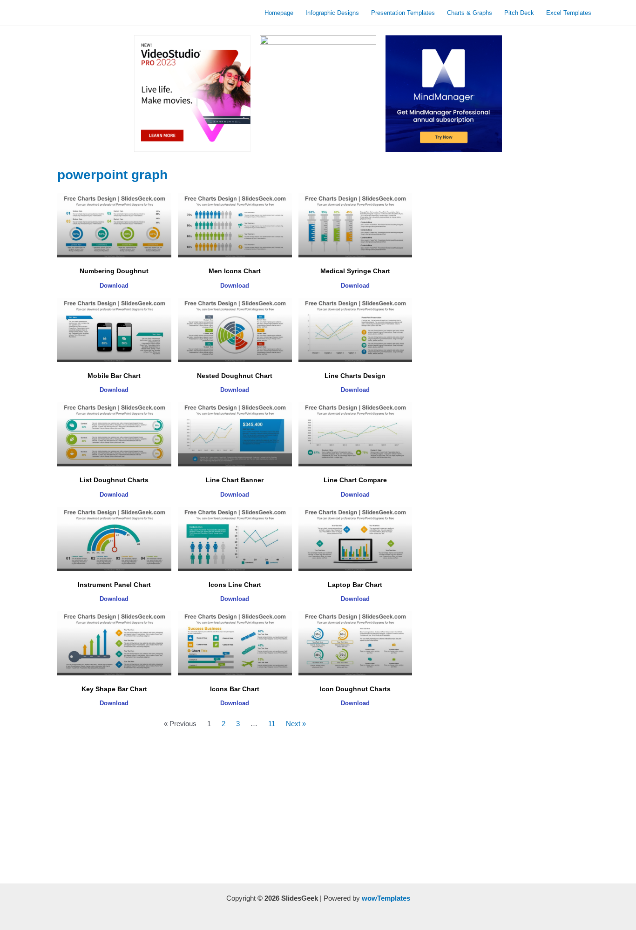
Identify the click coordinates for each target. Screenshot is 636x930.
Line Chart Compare (355, 480)
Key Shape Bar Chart (114, 689)
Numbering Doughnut (114, 271)
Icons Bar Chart (234, 689)
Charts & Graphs (469, 12)
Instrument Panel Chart (114, 584)
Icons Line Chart (235, 584)
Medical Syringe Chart (355, 271)
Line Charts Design (355, 375)
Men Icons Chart (235, 271)
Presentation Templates (403, 12)
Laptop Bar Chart (355, 584)
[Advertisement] (234, 809)
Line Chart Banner (235, 480)
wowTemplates (386, 898)
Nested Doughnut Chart (234, 375)
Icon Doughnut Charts (355, 689)
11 (271, 724)
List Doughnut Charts (114, 480)
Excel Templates (568, 12)
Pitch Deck (519, 12)
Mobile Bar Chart (114, 375)
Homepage (278, 12)
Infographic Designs (332, 12)
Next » (296, 724)
